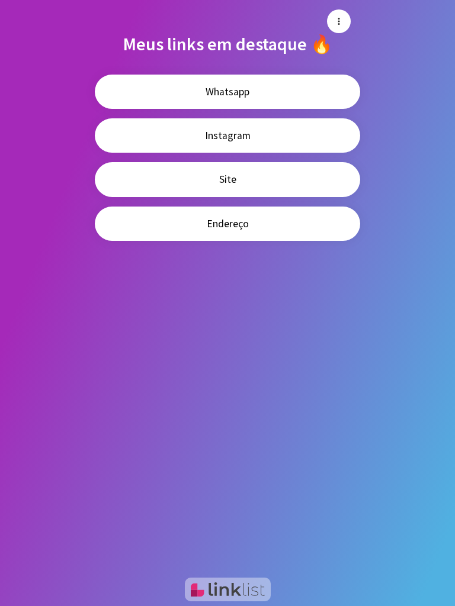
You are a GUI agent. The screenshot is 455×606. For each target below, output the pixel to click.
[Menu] (339, 21)
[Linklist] (228, 589)
